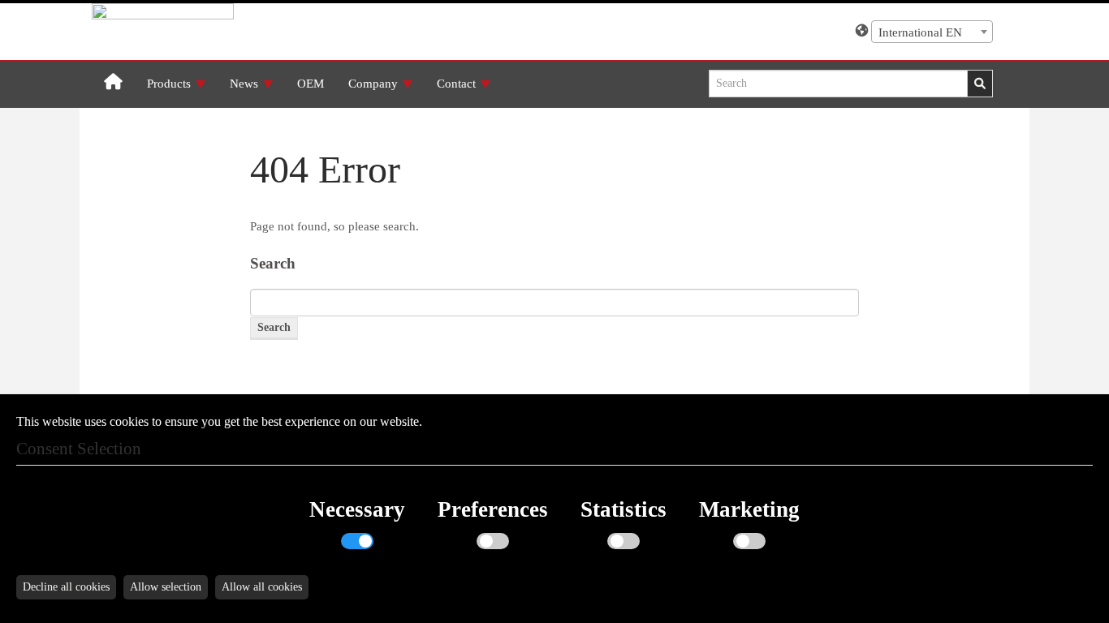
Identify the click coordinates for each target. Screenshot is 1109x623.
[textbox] (932, 32)
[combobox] (932, 31)
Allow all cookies (262, 587)
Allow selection (165, 587)
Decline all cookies (66, 587)
